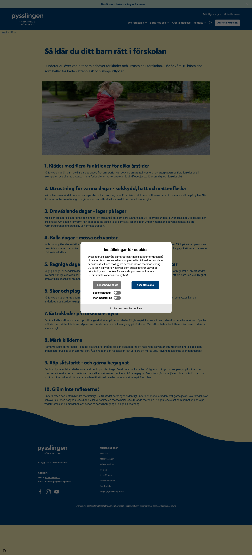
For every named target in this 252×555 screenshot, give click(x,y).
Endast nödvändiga (107, 284)
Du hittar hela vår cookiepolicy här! (108, 275)
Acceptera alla (145, 284)
